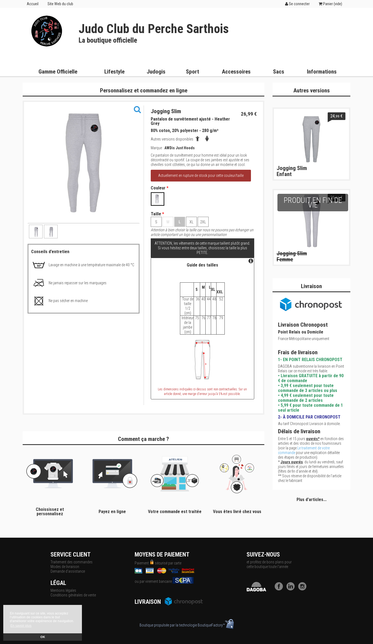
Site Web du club (60, 4)
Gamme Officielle (58, 71)
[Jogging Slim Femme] (311, 220)
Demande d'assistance (68, 571)
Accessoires (236, 71)
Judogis (156, 71)
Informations (322, 71)
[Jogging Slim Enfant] (311, 139)
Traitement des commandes (72, 562)
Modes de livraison (65, 566)
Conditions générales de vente (73, 595)
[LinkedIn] (291, 589)
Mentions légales (63, 590)
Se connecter (299, 4)
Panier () (332, 4)
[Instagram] (303, 589)
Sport (192, 71)
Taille (157, 214)
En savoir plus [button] (20, 626)
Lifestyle (114, 71)
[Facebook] (280, 589)
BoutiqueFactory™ (211, 625)
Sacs (278, 71)
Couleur (159, 188)
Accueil (33, 4)
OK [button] (42, 637)
